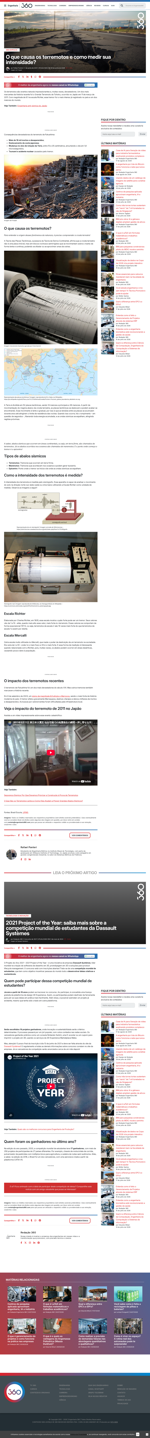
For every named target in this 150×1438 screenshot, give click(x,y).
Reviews (97, 5)
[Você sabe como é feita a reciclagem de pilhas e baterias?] (128, 1294)
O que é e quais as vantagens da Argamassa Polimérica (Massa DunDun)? (56, 1340)
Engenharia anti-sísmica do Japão (32, 106)
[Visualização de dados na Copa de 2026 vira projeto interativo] (107, 266)
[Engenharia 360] (20, 5)
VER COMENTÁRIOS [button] (80, 835)
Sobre (120, 1385)
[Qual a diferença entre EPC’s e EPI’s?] (107, 307)
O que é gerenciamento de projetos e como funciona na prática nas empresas (22, 1339)
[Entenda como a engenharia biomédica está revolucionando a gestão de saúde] (107, 334)
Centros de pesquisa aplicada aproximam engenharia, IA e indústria (129, 194)
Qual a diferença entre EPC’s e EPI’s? (90, 1305)
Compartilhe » (9, 77)
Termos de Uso (124, 1400)
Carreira (62, 5)
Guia (113, 5)
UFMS (25, 812)
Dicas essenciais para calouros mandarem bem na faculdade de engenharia (130, 277)
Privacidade (122, 1404)
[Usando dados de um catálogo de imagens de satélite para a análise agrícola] (107, 183)
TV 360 (33, 1385)
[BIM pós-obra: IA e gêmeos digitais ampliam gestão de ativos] (107, 224)
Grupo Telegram (95, 1393)
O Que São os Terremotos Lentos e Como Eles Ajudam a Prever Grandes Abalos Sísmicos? (43, 801)
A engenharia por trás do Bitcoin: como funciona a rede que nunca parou (130, 167)
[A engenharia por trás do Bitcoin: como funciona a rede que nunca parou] (107, 169)
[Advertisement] (51, 120)
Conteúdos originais (40, 1393)
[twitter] (23, 77)
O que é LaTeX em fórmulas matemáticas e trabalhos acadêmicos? (128, 236)
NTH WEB (114, 1422)
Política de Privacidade (78, 1434)
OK (138, 1434)
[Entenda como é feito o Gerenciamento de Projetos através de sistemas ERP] (107, 321)
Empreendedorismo (76, 5)
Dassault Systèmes (12, 1046)
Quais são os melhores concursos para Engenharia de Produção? (45, 1129)
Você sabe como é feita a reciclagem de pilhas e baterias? (127, 1307)
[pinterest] (40, 77)
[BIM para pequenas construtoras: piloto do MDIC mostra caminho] (107, 252)
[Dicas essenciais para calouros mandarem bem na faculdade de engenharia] (107, 279)
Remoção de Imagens (127, 1389)
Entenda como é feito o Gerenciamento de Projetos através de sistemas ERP (128, 318)
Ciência (89, 5)
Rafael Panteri (29, 847)
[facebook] (19, 77)
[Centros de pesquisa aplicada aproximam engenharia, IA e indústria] (107, 197)
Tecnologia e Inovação (17, 916)
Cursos (106, 5)
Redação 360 (28, 1232)
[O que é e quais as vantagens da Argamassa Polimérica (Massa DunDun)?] (57, 1326)
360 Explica (11, 50)
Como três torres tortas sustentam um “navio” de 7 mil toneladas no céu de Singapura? (131, 208)
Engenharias (40, 5)
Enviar (142, 134)
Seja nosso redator (97, 1396)
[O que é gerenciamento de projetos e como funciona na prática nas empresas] (22, 1326)
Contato (121, 1393)
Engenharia (64, 1385)
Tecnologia (52, 5)
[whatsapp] (27, 77)
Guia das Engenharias (98, 1385)
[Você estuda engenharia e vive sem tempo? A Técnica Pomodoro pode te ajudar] (107, 293)
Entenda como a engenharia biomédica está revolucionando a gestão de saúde (130, 332)
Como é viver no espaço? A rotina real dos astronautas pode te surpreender (127, 1340)
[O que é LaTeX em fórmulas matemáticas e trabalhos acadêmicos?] (107, 238)
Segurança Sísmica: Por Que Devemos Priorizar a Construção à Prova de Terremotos (41, 795)
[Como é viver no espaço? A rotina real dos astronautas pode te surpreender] (128, 1326)
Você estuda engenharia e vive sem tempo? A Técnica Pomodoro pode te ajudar (130, 291)
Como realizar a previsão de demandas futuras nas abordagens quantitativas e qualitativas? (92, 1340)
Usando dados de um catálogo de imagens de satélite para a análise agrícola (130, 181)
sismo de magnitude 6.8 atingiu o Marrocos (51, 696)
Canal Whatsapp (96, 1389)
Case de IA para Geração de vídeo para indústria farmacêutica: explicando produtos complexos (131, 153)
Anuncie (121, 1396)
